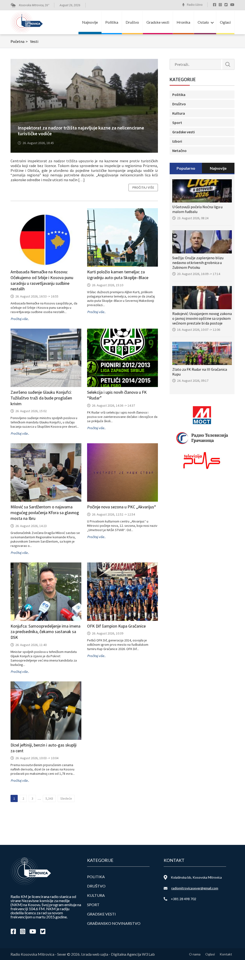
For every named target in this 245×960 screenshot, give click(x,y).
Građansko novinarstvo (113, 923)
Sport (177, 122)
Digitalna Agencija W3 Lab (133, 954)
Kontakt (226, 954)
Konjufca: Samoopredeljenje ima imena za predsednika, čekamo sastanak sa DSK (45, 631)
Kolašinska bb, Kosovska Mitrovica (196, 877)
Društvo (132, 22)
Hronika (183, 22)
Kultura (178, 113)
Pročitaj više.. (20, 319)
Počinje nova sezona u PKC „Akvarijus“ (121, 507)
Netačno (179, 150)
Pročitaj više (143, 187)
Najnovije (90, 22)
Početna (19, 41)
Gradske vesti (157, 22)
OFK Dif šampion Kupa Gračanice (116, 626)
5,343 (49, 798)
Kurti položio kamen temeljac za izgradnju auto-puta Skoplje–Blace (117, 274)
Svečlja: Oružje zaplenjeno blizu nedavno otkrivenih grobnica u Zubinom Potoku (197, 262)
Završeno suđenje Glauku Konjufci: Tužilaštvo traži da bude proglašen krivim (41, 397)
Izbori (177, 141)
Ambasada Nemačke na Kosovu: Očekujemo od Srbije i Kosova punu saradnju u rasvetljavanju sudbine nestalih (42, 280)
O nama (194, 954)
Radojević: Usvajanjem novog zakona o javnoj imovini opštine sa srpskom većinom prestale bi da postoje (202, 318)
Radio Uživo (194, 4)
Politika (111, 22)
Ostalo (203, 22)
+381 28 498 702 (183, 899)
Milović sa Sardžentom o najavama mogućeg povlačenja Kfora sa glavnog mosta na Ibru (45, 512)
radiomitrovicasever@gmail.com (194, 888)
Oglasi (225, 22)
